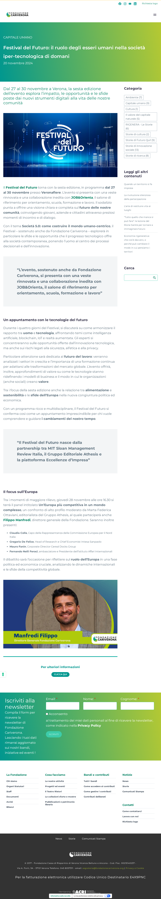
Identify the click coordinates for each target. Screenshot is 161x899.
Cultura (132, 109)
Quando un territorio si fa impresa (138, 186)
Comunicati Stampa (133, 791)
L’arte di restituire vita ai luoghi (137, 208)
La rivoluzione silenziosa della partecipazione (137, 197)
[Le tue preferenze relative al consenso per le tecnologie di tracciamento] (3, 674)
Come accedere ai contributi (99, 786)
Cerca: (154, 278)
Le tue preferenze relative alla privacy (88, 896)
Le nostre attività (54, 781)
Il (20, 187)
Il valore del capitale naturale (138, 116)
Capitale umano (137, 103)
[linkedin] (135, 3)
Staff (8, 791)
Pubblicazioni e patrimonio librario (60, 803)
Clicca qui (60, 674)
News (125, 781)
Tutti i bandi (90, 781)
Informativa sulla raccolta (60, 896)
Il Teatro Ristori (53, 791)
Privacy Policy (89, 725)
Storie (125, 786)
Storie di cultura (137, 134)
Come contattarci (132, 811)
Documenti (12, 796)
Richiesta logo (150, 3)
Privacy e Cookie (135, 868)
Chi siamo (11, 781)
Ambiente (134, 97)
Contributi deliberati (95, 796)
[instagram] (125, 3)
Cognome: (130, 699)
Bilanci (10, 807)
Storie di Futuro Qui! (140, 140)
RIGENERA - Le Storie (139, 126)
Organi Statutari (15, 786)
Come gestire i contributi (97, 791)
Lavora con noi (130, 816)
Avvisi (9, 802)
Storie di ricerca (137, 155)
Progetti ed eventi (55, 786)
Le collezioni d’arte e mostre (60, 796)
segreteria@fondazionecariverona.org (103, 868)
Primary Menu (155, 14)
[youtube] (130, 3)
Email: (51, 699)
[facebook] (120, 3)
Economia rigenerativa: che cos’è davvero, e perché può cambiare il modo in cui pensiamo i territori (137, 244)
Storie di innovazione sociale (139, 147)
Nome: (89, 699)
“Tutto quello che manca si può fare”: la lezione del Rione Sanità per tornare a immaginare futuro (138, 223)
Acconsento (58, 714)
